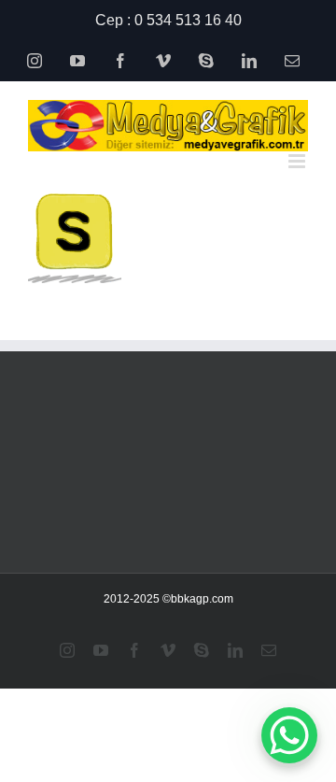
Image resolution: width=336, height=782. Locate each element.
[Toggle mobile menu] (298, 161)
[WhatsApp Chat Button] (289, 735)
